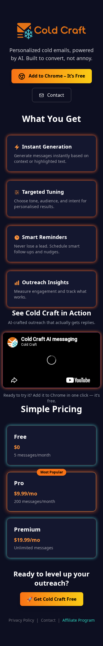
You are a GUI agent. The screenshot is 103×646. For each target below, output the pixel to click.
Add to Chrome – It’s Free (56, 76)
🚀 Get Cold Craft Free (51, 599)
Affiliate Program (78, 620)
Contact (55, 95)
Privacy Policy (21, 620)
